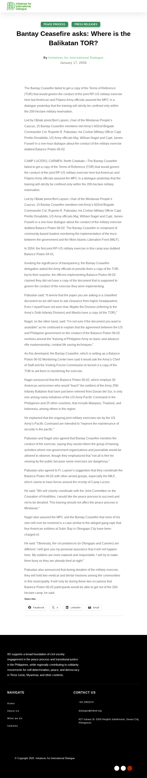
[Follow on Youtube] (129, 768)
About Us (13, 711)
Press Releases (85, 24)
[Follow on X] (123, 768)
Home (11, 703)
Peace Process (54, 24)
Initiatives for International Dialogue (75, 57)
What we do (14, 718)
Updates (12, 726)
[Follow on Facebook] (116, 768)
